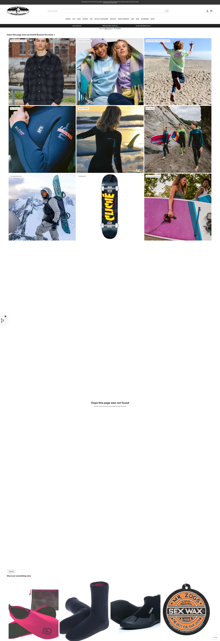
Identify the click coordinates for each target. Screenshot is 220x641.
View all (11, 571)
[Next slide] (106, 611)
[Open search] (108, 11)
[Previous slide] (62, 611)
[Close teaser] (5, 316)
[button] (2, 320)
